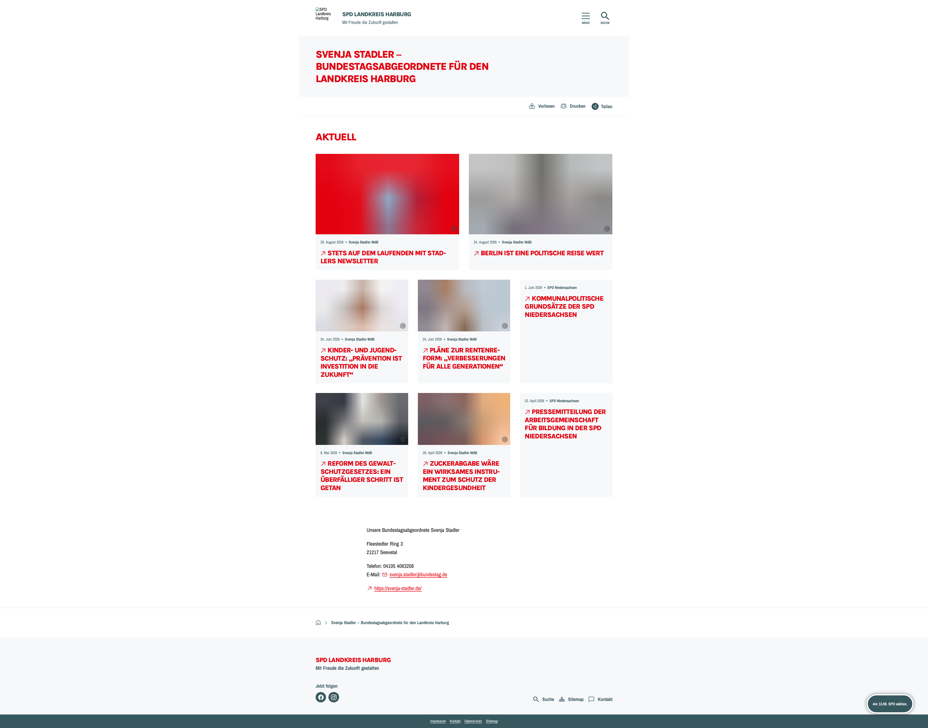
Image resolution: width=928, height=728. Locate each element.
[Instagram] (333, 697)
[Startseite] (318, 623)
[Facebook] (321, 697)
